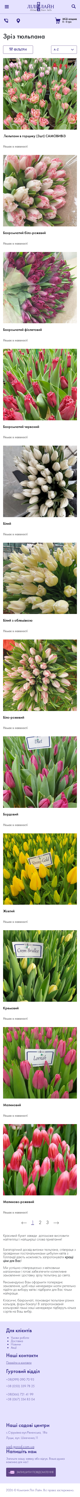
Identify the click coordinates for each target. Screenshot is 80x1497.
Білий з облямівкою (18, 620)
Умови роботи (20, 1337)
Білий (7, 523)
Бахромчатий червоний (21, 426)
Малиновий (12, 1105)
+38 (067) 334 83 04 (20, 1399)
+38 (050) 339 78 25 (20, 1386)
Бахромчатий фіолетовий (22, 329)
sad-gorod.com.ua (20, 1446)
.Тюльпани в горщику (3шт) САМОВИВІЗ (34, 136)
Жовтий (9, 911)
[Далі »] (56, 1222)
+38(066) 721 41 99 (19, 1394)
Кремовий (11, 1008)
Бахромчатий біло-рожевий (24, 233)
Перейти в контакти (19, 1362)
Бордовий (10, 814)
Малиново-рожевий (18, 1201)
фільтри (20, 49)
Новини (16, 1344)
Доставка (17, 1341)
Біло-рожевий (13, 717)
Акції (14, 1347)
